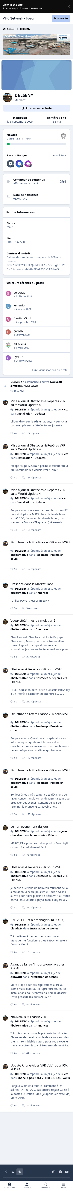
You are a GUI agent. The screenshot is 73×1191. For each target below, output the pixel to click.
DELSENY (16, 382)
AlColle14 (19, 344)
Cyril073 (19, 357)
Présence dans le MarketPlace (31, 584)
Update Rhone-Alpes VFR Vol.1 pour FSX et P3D (39, 1067)
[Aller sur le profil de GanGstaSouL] (8, 319)
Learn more (7, 6)
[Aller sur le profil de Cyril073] (8, 358)
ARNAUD (16, 977)
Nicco (65, 409)
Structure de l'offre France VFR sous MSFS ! (40, 544)
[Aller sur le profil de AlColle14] (8, 345)
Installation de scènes (44, 928)
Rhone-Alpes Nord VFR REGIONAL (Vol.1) (43, 1078)
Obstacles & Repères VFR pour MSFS (36, 669)
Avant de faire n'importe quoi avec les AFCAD (37, 966)
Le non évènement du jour (29, 826)
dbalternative (19, 555)
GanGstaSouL (22, 318)
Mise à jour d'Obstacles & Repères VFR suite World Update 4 (37, 403)
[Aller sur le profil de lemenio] (8, 306)
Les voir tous (59, 155)
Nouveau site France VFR (28, 1016)
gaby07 (18, 331)
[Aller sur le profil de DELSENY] (5, 402)
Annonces (42, 592)
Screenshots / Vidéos (43, 835)
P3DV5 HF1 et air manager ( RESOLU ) (37, 920)
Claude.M (16, 928)
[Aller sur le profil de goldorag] (8, 293)
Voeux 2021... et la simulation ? (32, 620)
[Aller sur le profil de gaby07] (8, 332)
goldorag (19, 293)
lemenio (19, 305)
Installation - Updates (31, 413)
